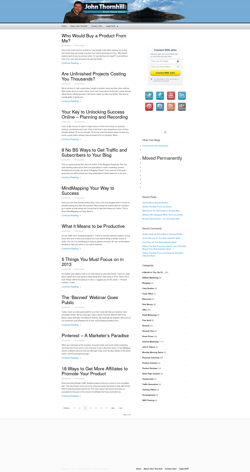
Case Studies (148, 288)
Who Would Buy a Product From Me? (94, 38)
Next (113, 408)
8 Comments (78, 231)
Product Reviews (149, 368)
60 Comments (79, 269)
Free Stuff (146, 320)
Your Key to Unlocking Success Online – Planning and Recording (95, 114)
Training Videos (149, 389)
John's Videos (148, 347)
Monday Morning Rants (152, 352)
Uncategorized (148, 395)
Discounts (146, 299)
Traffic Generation (150, 384)
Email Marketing (149, 315)
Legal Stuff (110, 26)
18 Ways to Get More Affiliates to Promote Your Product (95, 371)
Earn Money (147, 304)
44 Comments (79, 83)
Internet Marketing (150, 341)
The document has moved (153, 145)
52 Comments (79, 378)
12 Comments (79, 160)
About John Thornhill (78, 26)
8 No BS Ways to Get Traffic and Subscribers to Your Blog (94, 152)
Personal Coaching (150, 357)
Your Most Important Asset (169, 238)
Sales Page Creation (151, 373)
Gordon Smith (148, 234)
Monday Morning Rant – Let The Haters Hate (161, 218)
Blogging (146, 283)
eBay (144, 309)
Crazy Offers (147, 293)
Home (64, 26)
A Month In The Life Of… (153, 272)
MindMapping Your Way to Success (88, 190)
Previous (67, 408)
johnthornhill (66, 45)
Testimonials (148, 379)
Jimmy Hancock (148, 238)
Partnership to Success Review (155, 202)
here (166, 145)
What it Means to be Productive (93, 226)
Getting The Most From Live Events (157, 206)
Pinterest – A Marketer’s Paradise (95, 335)
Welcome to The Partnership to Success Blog (161, 210)
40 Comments (79, 198)
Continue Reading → (71, 63)
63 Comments (79, 45)
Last (120, 408)
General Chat (148, 331)
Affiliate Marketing (150, 277)
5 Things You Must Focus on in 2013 (93, 261)
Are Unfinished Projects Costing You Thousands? (94, 76)
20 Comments (79, 122)
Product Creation (149, 363)
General (145, 325)
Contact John (96, 26)
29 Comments (79, 340)
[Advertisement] (165, 37)
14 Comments (79, 307)
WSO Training (148, 400)
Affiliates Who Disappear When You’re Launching (162, 214)
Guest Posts (147, 336)
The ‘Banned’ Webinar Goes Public (90, 299)
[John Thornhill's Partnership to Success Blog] (125, 21)
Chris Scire (146, 242)
